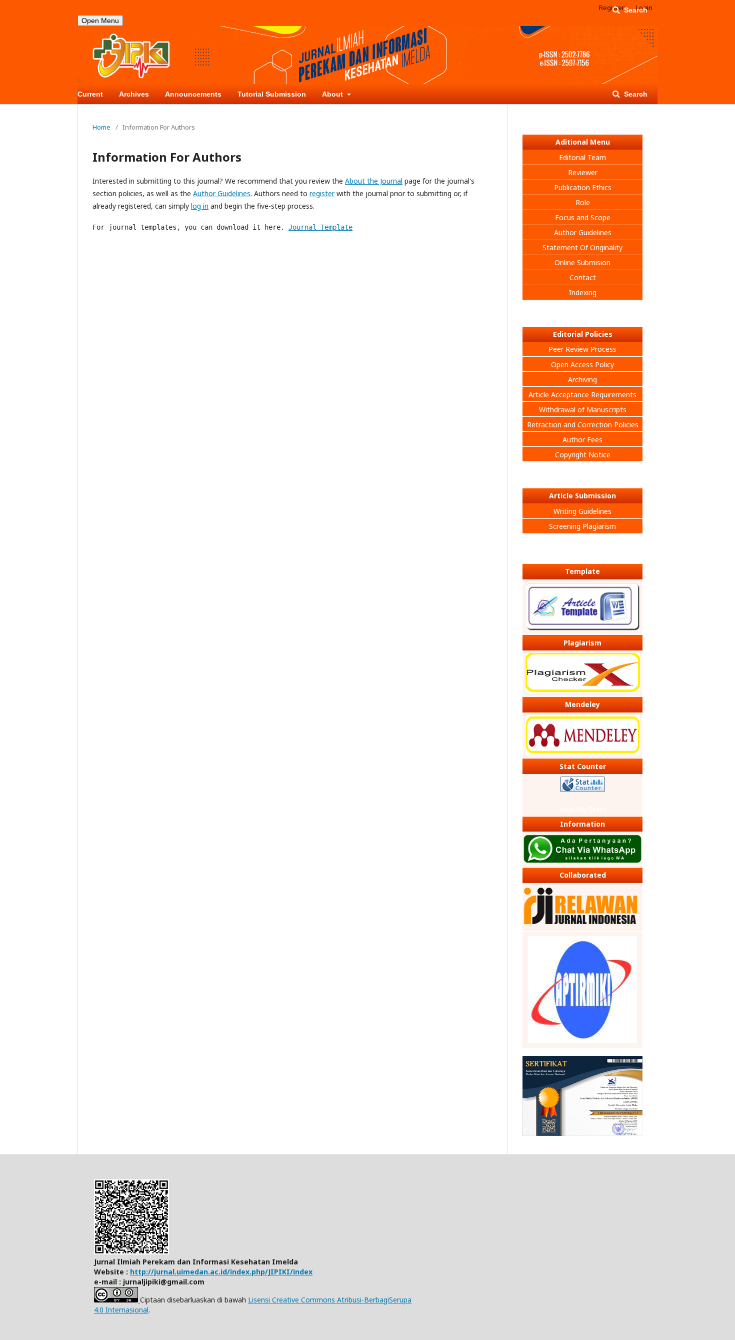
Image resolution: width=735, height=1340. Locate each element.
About (333, 94)
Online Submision (582, 262)
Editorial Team (582, 157)
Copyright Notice (582, 454)
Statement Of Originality (582, 247)
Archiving (582, 379)
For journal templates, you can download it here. (222, 227)
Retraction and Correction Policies (582, 424)
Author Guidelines (221, 193)
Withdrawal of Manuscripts (582, 409)
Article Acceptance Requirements (582, 394)
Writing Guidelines (583, 511)
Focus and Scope (582, 217)
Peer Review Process (582, 349)
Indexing (582, 292)
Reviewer (583, 172)
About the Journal (373, 181)
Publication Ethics (583, 187)
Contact (583, 277)
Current (90, 94)
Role (583, 202)
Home (101, 127)
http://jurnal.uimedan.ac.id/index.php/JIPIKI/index (221, 1271)
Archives (134, 94)
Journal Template (320, 227)
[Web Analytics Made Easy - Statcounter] (582, 786)
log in (199, 206)
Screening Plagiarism (582, 526)
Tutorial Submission (272, 94)
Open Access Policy (582, 364)
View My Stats (583, 809)
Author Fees (582, 439)
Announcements (193, 94)
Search (635, 94)
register (322, 193)
